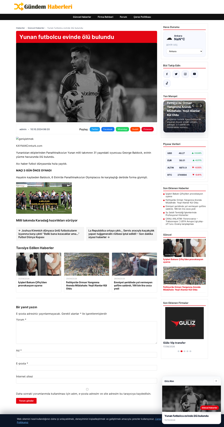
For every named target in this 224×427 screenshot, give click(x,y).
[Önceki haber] (193, 106)
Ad (19, 350)
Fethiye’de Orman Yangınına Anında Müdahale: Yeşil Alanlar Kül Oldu (184, 201)
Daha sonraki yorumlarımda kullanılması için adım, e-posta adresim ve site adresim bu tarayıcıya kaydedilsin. (83, 393)
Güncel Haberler (82, 16)
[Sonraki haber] (200, 106)
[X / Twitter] (176, 74)
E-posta (22, 363)
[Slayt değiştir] (179, 351)
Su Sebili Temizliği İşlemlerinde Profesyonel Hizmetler (181, 213)
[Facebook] (167, 74)
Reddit (135, 129)
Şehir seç (172, 45)
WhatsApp (122, 129)
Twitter (95, 129)
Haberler (20, 28)
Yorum (21, 319)
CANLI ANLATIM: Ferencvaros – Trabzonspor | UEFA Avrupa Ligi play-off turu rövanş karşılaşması (185, 221)
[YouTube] (194, 74)
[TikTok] (167, 83)
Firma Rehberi (105, 16)
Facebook (107, 129)
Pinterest (147, 129)
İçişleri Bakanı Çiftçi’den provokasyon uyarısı (184, 195)
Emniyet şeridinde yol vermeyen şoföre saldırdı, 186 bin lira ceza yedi (186, 207)
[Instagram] (185, 74)
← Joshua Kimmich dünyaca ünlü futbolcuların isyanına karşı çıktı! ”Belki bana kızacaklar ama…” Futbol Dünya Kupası (48, 234)
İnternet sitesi (24, 376)
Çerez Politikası (142, 16)
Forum (123, 16)
